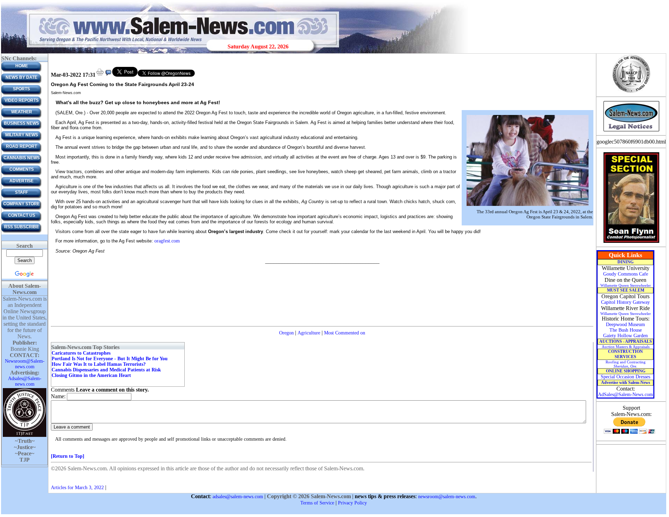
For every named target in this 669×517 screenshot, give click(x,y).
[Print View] (100, 75)
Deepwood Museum (625, 324)
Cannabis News (21, 157)
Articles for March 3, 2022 (77, 487)
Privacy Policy (352, 503)
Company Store (21, 203)
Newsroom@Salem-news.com (25, 363)
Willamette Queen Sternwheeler (625, 285)
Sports (21, 88)
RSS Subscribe (21, 226)
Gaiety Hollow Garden (625, 335)
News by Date (21, 77)
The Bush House (625, 330)
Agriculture (309, 332)
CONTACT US (21, 215)
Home (21, 65)
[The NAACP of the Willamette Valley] (631, 92)
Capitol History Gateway (625, 302)
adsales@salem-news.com (238, 496)
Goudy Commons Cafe (625, 274)
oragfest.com (167, 241)
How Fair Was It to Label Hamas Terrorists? (99, 364)
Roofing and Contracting (626, 364)
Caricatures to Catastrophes (81, 353)
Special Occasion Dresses (625, 376)
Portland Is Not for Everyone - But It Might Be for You (110, 358)
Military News (21, 134)
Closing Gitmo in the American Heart (91, 375)
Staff (21, 192)
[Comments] (108, 75)
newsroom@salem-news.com (446, 496)
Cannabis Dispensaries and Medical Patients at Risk (106, 369)
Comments (21, 169)
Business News (21, 123)
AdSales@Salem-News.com (625, 394)
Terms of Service (317, 503)
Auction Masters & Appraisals (625, 347)
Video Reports (22, 100)
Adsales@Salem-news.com (24, 381)
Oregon (286, 332)
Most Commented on (344, 332)
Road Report (21, 146)
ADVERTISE (21, 180)
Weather (21, 111)
